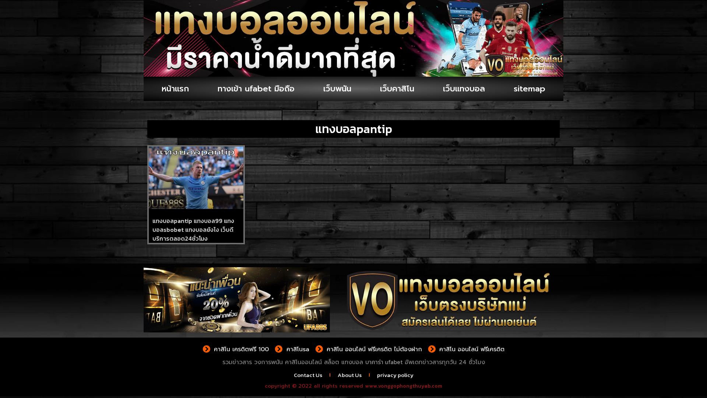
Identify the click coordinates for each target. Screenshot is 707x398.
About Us (350, 375)
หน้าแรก (175, 89)
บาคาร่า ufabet (383, 361)
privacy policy (395, 375)
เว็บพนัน (337, 89)
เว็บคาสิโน (397, 89)
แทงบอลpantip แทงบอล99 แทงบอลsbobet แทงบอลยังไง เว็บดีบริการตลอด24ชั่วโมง (193, 229)
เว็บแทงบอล (464, 89)
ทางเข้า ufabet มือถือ (256, 89)
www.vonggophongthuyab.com (403, 386)
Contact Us (308, 375)
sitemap (529, 89)
